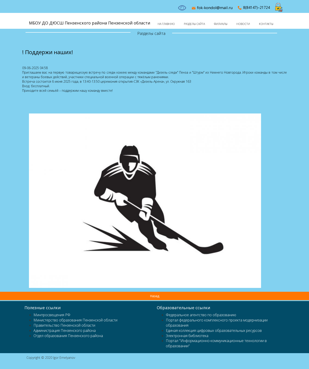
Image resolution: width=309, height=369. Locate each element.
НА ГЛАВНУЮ (166, 24)
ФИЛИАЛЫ (220, 24)
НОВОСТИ (243, 24)
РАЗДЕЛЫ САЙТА (194, 24)
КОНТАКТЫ (266, 24)
